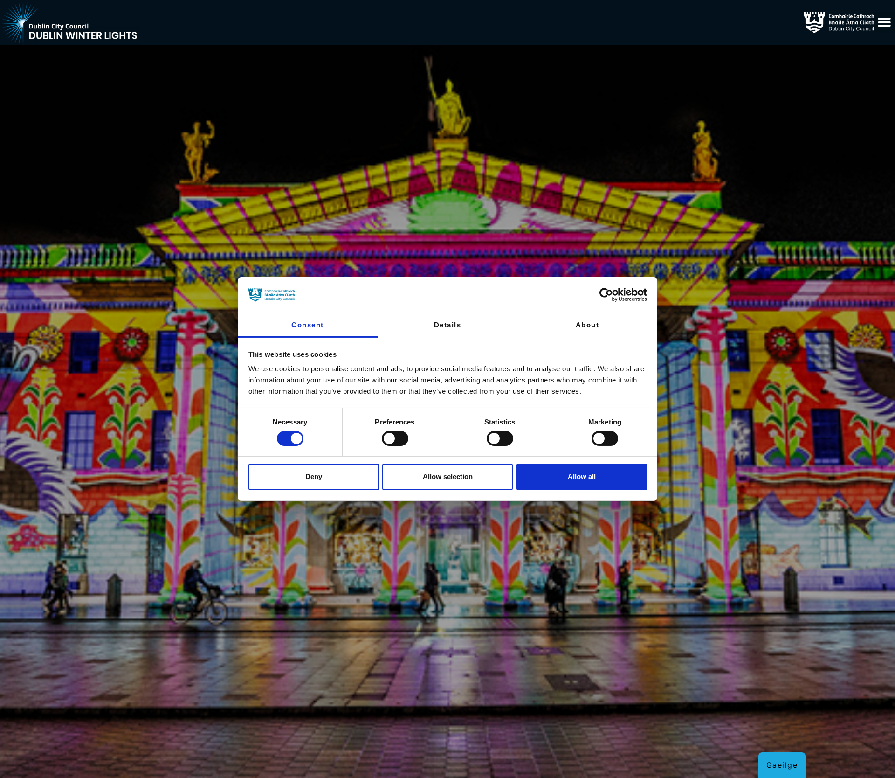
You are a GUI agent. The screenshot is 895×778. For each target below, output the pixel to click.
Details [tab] (447, 325)
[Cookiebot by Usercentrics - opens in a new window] (606, 295)
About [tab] (587, 325)
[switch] (395, 438)
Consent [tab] (307, 325)
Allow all (582, 476)
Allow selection (448, 476)
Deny (313, 476)
